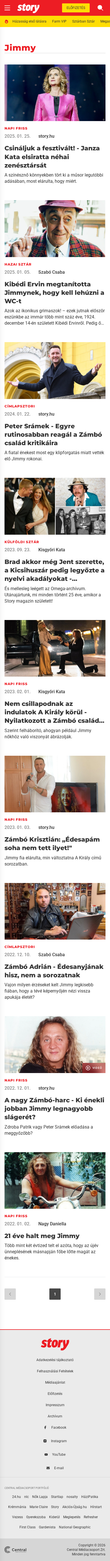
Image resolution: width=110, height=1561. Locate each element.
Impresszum (55, 1405)
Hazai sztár (18, 264)
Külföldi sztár (22, 542)
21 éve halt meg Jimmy (42, 1236)
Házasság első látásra (29, 21)
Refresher (91, 1517)
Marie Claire (39, 1507)
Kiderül (54, 1517)
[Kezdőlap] (28, 8)
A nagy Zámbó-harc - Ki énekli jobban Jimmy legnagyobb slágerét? (54, 1108)
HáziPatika (89, 1497)
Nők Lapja (40, 1497)
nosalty (72, 1497)
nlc (26, 1497)
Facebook (58, 1428)
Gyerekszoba (36, 1517)
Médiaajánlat (55, 1382)
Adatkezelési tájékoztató (55, 1360)
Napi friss (16, 128)
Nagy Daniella (52, 1223)
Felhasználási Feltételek (55, 1371)
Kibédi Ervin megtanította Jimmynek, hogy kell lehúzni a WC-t (54, 292)
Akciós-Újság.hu (74, 1507)
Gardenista (47, 1527)
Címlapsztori (20, 406)
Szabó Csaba (51, 272)
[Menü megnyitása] (7, 8)
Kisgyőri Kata (51, 549)
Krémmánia (17, 1507)
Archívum (55, 1416)
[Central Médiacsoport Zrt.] (16, 1549)
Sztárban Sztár (83, 21)
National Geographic (75, 1527)
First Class (27, 1527)
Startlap (57, 1497)
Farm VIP (59, 21)
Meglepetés (71, 1517)
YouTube (58, 1455)
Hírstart (96, 1507)
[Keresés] (100, 8)
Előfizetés (76, 8)
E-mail (59, 1468)
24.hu (16, 1497)
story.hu (46, 136)
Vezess (17, 1517)
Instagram (59, 1441)
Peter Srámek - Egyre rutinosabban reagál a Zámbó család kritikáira (53, 434)
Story (55, 1507)
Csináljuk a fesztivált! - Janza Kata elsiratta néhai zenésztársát (52, 156)
